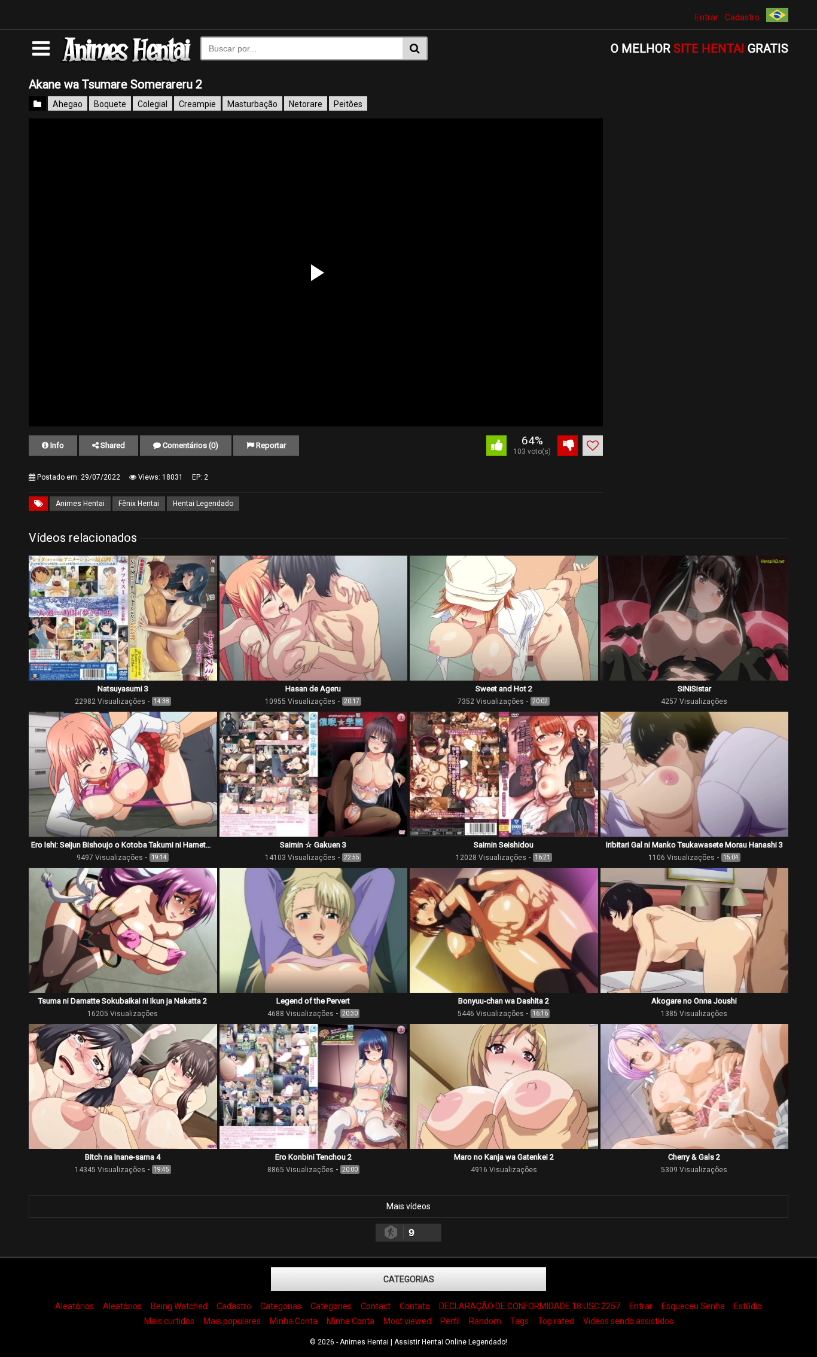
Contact (376, 1306)
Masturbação (252, 104)
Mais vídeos (408, 1206)
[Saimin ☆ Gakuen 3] (314, 833)
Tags (519, 1321)
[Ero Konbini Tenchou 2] (314, 1146)
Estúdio (748, 1306)
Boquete (110, 104)
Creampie (197, 104)
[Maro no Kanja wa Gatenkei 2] (504, 1146)
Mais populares (232, 1321)
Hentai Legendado (203, 503)
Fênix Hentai (138, 503)
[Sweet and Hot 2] (504, 677)
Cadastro (742, 17)
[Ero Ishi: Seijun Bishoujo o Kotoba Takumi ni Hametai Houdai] (123, 833)
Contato (415, 1306)
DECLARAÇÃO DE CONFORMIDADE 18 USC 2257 (529, 1306)
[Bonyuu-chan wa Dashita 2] (504, 990)
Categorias (408, 1279)
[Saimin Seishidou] (504, 833)
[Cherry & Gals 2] (694, 1146)
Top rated (556, 1321)
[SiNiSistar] (694, 677)
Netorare (305, 104)
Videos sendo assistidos (628, 1321)
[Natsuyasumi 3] (123, 677)
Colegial (152, 104)
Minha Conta (294, 1321)
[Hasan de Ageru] (314, 677)
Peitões (348, 104)
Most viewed (407, 1321)
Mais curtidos (169, 1321)
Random (485, 1321)
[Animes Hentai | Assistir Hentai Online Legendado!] (125, 60)
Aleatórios (74, 1306)
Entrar (706, 17)
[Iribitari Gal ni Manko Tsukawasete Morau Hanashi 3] (694, 833)
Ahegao (68, 104)
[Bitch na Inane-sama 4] (123, 1146)
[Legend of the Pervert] (314, 990)
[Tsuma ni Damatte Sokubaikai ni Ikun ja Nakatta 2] (123, 990)
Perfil (450, 1321)
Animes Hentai (80, 503)
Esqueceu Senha (693, 1306)
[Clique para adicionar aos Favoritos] (593, 445)
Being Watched (179, 1306)
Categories (331, 1306)
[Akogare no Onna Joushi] (694, 990)
